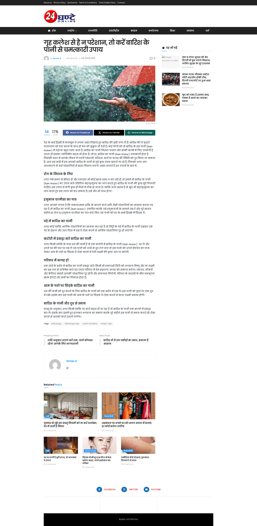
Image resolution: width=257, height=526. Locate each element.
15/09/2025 (189, 105)
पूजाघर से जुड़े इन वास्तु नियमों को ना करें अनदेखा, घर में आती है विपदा (70, 424)
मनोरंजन (153, 30)
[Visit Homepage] (60, 16)
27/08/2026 (50, 430)
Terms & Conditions (88, 2)
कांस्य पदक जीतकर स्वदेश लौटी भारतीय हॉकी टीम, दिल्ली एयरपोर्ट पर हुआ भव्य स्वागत (196, 79)
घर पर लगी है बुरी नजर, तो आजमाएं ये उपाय (60, 459)
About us (48, 2)
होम (54, 30)
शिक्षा (172, 30)
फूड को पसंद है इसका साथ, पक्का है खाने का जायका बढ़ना (195, 98)
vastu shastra (90, 323)
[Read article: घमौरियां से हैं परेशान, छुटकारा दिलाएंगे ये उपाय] (138, 445)
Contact (121, 2)
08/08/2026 (72, 58)
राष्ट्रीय (70, 30)
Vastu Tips (106, 323)
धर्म (207, 30)
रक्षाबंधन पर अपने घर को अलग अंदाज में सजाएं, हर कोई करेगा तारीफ (127, 424)
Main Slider (90, 451)
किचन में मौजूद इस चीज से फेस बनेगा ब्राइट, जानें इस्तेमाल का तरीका (96, 460)
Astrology (56, 323)
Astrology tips (72, 323)
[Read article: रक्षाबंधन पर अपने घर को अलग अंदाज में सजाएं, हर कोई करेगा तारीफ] (128, 405)
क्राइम (134, 30)
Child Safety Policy (107, 2)
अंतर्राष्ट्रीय (114, 30)
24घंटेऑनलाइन (132, 519)
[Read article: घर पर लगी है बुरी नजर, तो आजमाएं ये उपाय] (61, 445)
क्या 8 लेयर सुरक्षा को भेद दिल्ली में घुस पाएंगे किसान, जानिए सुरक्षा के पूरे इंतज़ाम (196, 60)
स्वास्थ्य (190, 30)
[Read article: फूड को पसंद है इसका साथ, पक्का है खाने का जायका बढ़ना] (171, 99)
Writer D (57, 58)
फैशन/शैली (90, 58)
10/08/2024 (189, 87)
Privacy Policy (60, 2)
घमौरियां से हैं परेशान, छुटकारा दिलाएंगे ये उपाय (135, 459)
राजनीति (92, 30)
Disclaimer (72, 2)
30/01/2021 (188, 67)
